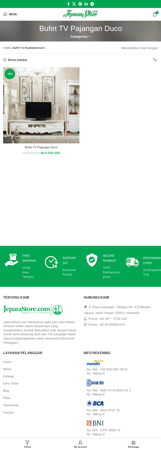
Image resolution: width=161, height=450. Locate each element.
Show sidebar (17, 60)
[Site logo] (80, 14)
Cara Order (10, 383)
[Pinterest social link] (80, 4)
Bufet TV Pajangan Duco (41, 147)
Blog (6, 390)
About (7, 369)
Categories (78, 36)
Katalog (8, 376)
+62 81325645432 (112, 324)
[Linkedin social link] (86, 4)
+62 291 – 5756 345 (113, 318)
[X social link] (74, 4)
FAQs (6, 398)
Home (6, 47)
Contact (8, 412)
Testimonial (10, 405)
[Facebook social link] (68, 4)
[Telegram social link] (92, 4)
